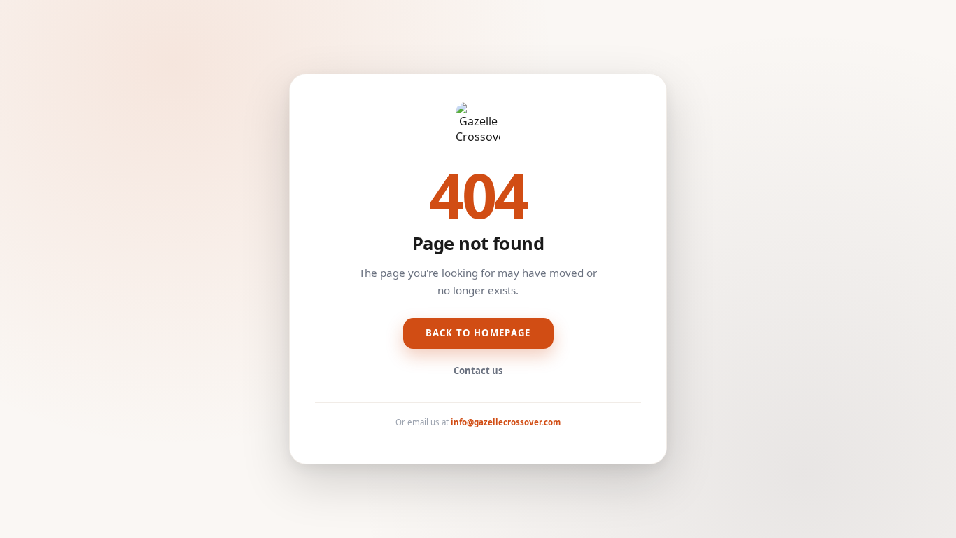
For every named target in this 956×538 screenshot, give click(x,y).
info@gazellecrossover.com (506, 422)
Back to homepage (478, 332)
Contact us (478, 370)
